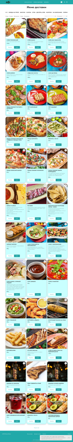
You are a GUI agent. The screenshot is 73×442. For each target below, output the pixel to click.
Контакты (46, 2)
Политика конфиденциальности (57, 438)
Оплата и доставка (38, 2)
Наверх (69, 433)
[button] (64, 2)
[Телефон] (61, 2)
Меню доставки (28, 2)
